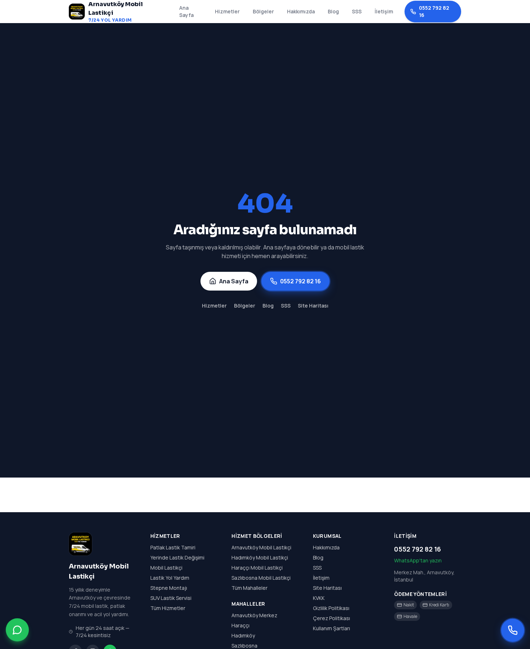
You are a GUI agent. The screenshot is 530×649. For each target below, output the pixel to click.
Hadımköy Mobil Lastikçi (259, 557)
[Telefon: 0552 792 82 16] (512, 630)
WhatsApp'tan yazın (418, 560)
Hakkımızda (301, 11)
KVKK (318, 597)
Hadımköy (243, 635)
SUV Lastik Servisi (170, 597)
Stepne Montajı (168, 587)
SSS (357, 11)
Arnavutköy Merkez (254, 615)
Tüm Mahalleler (249, 587)
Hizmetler (227, 11)
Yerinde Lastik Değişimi (177, 557)
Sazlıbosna (244, 645)
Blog (333, 11)
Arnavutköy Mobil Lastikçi (261, 547)
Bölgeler (263, 11)
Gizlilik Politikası (331, 608)
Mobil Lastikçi (166, 567)
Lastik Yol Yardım (169, 577)
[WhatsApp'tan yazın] (17, 629)
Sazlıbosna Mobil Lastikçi (261, 577)
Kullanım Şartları (331, 628)
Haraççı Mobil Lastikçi (257, 567)
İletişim (384, 11)
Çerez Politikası (331, 618)
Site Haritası (313, 305)
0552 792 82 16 (434, 11)
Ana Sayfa (186, 11)
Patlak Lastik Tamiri (172, 547)
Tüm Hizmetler (167, 608)
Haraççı (240, 625)
